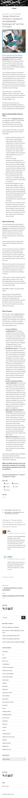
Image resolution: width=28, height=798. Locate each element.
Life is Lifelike (5, 695)
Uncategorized (6, 733)
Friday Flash (5, 680)
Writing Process (6, 749)
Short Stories (5, 718)
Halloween (5, 689)
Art (3, 654)
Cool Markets (5, 664)
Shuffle (13, 476)
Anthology (5, 651)
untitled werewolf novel (8, 737)
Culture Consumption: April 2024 (11, 639)
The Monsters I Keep (11, 513)
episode (13, 65)
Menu (14, 8)
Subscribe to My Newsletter (9, 474)
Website (4, 740)
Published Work (6, 711)
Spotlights (5, 721)
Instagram (6, 476)
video (16, 314)
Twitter (22, 474)
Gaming (4, 683)
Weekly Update (6, 743)
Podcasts (4, 705)
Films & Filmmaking (7, 677)
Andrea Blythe (11, 2)
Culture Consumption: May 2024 (10, 635)
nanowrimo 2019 (18, 512)
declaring (4, 228)
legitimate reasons (17, 118)
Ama (8, 531)
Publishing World (6, 714)
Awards (4, 658)
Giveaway (5, 686)
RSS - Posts (5, 786)
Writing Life (17, 510)
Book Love (5, 661)
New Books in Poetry (8, 702)
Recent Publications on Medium (10, 627)
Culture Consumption (7, 667)
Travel (4, 730)
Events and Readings (8, 673)
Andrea (18, 14)
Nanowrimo (8, 510)
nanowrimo (8, 512)
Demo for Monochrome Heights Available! (13, 642)
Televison (4, 724)
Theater (4, 727)
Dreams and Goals (7, 670)
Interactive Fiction (7, 692)
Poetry (4, 708)
